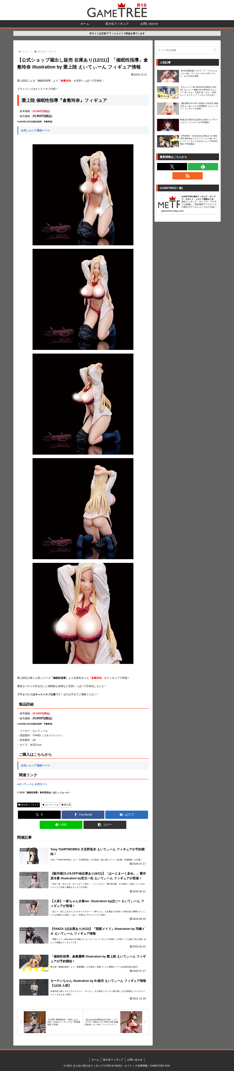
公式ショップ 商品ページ (35, 130)
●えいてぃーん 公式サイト (32, 784)
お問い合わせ (135, 1059)
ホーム (95, 1059)
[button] (105, 825)
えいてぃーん (51, 804)
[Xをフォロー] (172, 166)
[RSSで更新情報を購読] (187, 175)
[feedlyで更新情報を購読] (203, 166)
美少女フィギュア (30, 804)
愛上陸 (67, 804)
